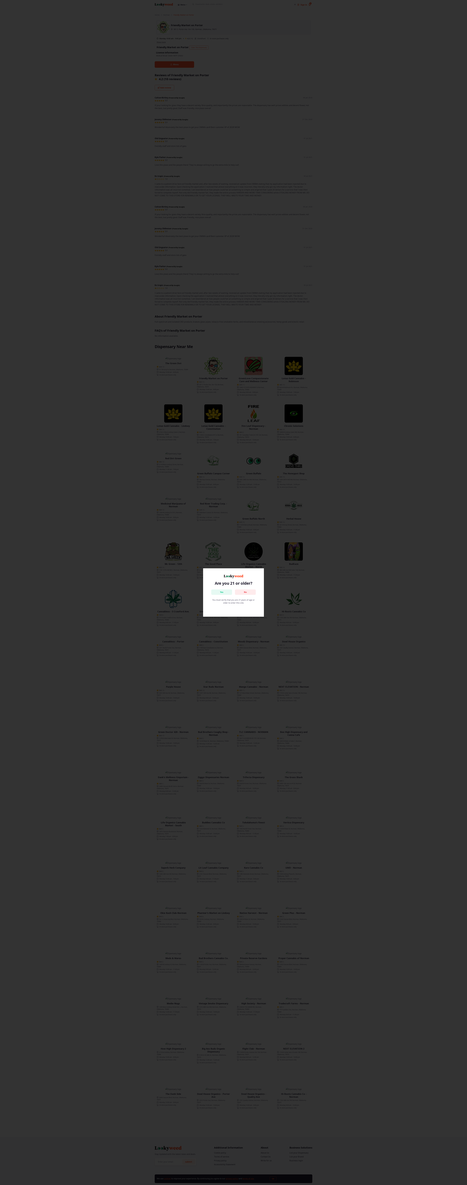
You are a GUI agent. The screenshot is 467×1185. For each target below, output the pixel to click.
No (245, 592)
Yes (221, 592)
